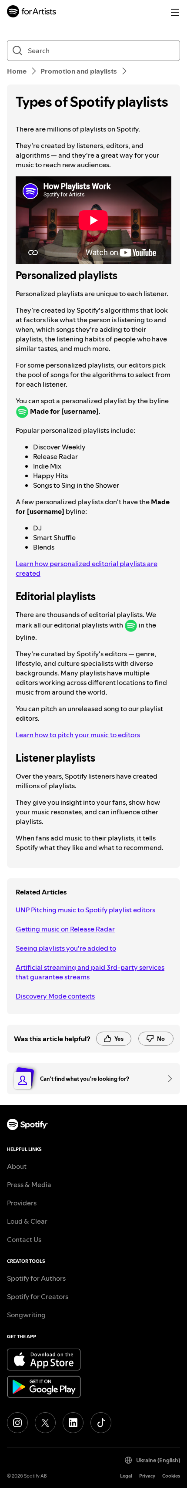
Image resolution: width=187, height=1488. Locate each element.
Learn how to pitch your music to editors (78, 734)
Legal (126, 1476)
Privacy (147, 1476)
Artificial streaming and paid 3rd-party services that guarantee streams (90, 972)
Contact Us (24, 1239)
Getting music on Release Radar (65, 929)
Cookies (171, 1476)
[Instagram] (17, 1422)
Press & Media (29, 1184)
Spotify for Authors (36, 1278)
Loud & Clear (27, 1221)
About (17, 1166)
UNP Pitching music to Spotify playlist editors (85, 909)
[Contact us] (167, 1078)
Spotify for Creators (37, 1296)
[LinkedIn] (73, 1422)
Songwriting (26, 1314)
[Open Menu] (175, 12)
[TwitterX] (45, 1422)
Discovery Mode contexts (55, 996)
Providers (22, 1203)
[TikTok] (100, 1422)
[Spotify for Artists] (32, 12)
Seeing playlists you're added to (66, 948)
